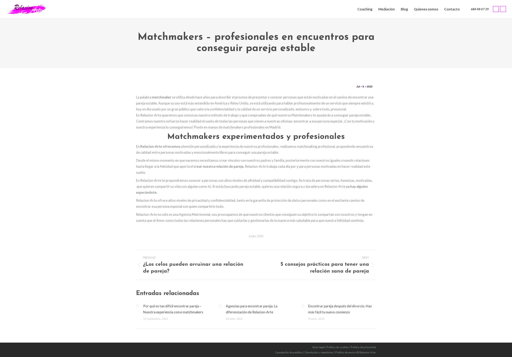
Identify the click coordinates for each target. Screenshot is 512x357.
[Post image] (137, 305)
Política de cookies (338, 347)
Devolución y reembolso (319, 352)
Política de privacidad (363, 347)
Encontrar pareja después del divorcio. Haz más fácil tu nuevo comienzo (340, 309)
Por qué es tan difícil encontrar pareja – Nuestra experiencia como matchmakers (173, 309)
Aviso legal (318, 347)
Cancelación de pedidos (289, 352)
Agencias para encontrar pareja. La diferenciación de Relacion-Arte (251, 309)
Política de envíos (345, 352)
